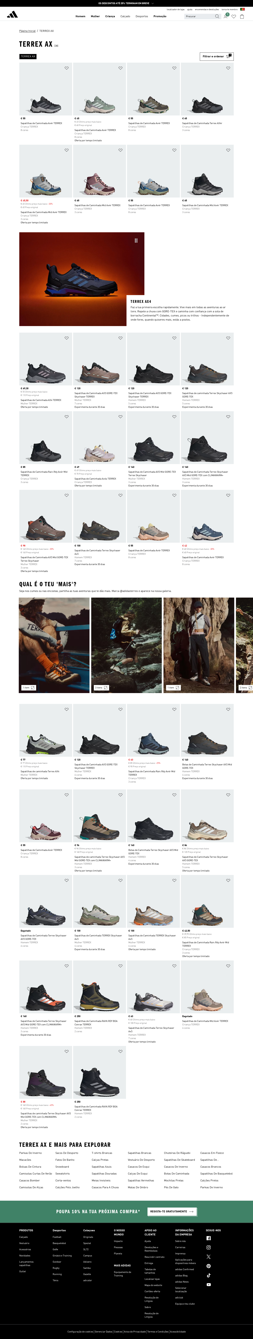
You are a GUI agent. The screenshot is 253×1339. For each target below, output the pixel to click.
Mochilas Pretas (173, 1180)
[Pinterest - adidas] (220, 1266)
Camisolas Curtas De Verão (35, 1173)
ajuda (189, 10)
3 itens (98, 688)
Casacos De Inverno (176, 1167)
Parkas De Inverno (30, 1153)
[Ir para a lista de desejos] (234, 16)
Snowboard (62, 1167)
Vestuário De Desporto (141, 1160)
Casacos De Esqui (138, 1167)
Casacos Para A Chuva (105, 1187)
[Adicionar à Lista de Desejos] (66, 68)
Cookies (118, 1332)
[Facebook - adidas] (220, 1238)
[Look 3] (198, 645)
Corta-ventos (63, 1180)
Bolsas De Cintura (30, 1167)
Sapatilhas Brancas (139, 1153)
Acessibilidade (178, 1332)
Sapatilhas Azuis (102, 1167)
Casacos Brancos (210, 1167)
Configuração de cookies (80, 1332)
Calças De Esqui (137, 1173)
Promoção (160, 16)
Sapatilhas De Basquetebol (216, 1173)
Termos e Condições (157, 1332)
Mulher (95, 16)
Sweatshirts (62, 1173)
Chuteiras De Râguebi (177, 1153)
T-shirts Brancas (102, 1153)
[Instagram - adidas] (220, 1248)
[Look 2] (126, 645)
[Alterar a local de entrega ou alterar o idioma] (242, 9)
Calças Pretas (100, 1160)
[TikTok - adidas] (220, 1275)
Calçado (125, 16)
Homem (80, 16)
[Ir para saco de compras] (242, 16)
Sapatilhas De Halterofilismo (209, 1160)
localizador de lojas (176, 10)
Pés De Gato (171, 1187)
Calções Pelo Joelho (67, 1187)
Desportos (142, 16)
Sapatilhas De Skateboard (179, 1160)
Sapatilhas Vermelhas (141, 1180)
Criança (110, 16)
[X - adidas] (220, 1257)
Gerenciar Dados (103, 1332)
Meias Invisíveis (101, 1180)
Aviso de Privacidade (135, 1332)
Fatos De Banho (64, 1160)
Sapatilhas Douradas (104, 1173)
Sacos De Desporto (66, 1153)
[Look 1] (54, 645)
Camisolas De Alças (31, 1187)
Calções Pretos (209, 1180)
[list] (109, 56)
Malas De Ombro (138, 1187)
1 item (26, 688)
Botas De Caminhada (176, 1173)
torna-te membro (230, 10)
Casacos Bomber (29, 1180)
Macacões (25, 1160)
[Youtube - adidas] (220, 1285)
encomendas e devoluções (207, 10)
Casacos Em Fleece (212, 1153)
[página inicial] (12, 15)
